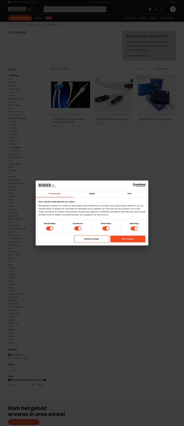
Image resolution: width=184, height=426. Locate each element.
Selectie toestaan (91, 239)
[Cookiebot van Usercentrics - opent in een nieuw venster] (135, 185)
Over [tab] (129, 193)
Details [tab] (92, 193)
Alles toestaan (128, 239)
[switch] (77, 229)
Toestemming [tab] (54, 193)
